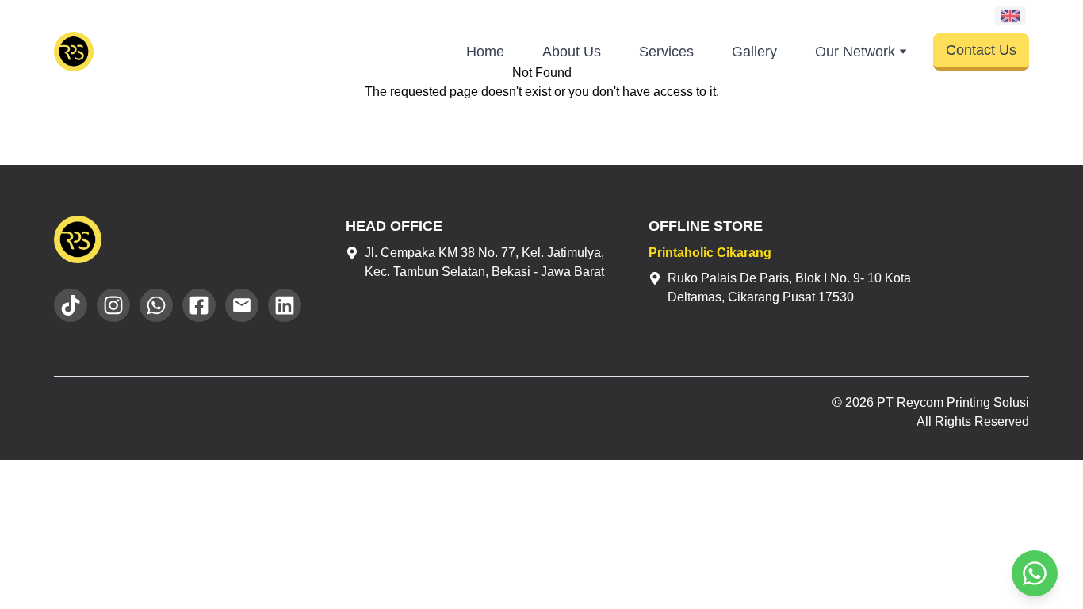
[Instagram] (113, 305)
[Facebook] (199, 305)
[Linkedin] (284, 305)
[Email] (241, 305)
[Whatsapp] (156, 305)
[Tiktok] (70, 305)
